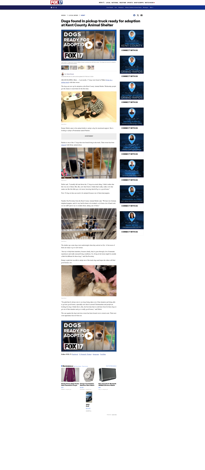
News (63, 15)
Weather (122, 2)
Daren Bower (70, 74)
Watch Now (149, 2)
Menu (101, 2)
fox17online (52, 7)
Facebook (75, 354)
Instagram (96, 354)
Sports (130, 2)
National (115, 2)
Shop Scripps (139, 2)
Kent (116, 7)
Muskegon (145, 7)
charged (63, 145)
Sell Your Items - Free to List (81, 366)
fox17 (56, 7)
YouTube (103, 354)
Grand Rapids (110, 7)
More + (151, 7)
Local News (73, 15)
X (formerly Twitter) (85, 354)
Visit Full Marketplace (111, 366)
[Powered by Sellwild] (114, 414)
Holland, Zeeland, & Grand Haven (133, 7)
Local (108, 2)
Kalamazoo (121, 7)
